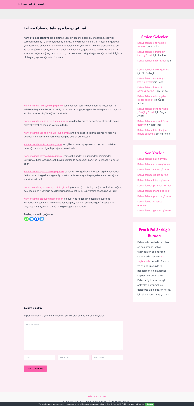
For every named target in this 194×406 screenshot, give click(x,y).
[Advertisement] (73, 81)
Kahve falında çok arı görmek (153, 164)
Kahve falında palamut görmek (154, 185)
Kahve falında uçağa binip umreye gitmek (47, 132)
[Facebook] (36, 219)
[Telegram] (31, 219)
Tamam (150, 404)
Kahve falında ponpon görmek (154, 196)
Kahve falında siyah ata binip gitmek (44, 171)
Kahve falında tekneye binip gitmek (43, 105)
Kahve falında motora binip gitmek (43, 144)
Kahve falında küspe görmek (153, 180)
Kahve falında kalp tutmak (151, 60)
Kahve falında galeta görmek (153, 174)
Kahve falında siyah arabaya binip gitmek (46, 187)
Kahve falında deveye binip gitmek (43, 156)
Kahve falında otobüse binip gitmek (43, 198)
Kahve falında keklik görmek (153, 69)
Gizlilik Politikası (97, 396)
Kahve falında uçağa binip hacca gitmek (46, 121)
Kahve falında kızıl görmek (152, 158)
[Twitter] (41, 219)
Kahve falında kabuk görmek (153, 169)
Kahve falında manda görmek (153, 190)
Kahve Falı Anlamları (33, 4)
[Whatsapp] (26, 219)
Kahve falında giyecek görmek (154, 210)
